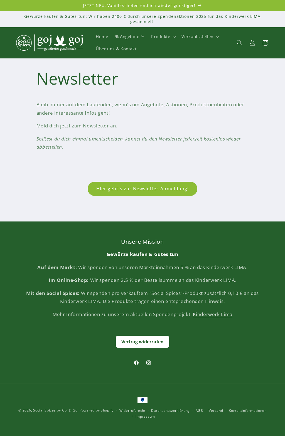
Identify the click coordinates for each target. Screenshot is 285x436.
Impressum (145, 416)
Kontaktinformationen (248, 410)
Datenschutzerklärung (170, 410)
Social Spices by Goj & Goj (55, 410)
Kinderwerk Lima (212, 314)
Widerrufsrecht (132, 410)
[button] (163, 37)
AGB (199, 410)
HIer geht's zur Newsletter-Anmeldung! (142, 189)
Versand (216, 410)
